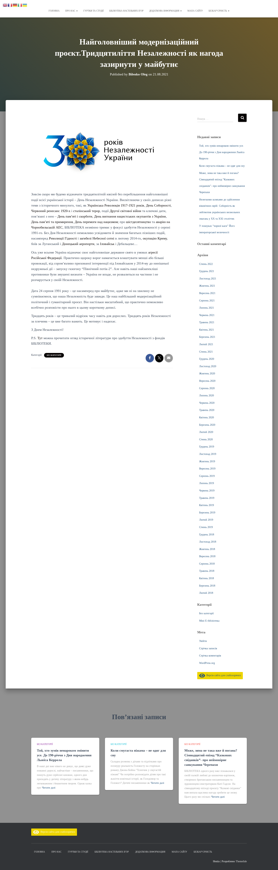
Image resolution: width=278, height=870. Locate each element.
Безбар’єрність (218, 10)
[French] (10, 4)
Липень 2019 (206, 483)
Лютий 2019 (206, 519)
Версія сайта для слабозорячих (223, 675)
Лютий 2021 (206, 344)
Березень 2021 (207, 337)
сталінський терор (86, 211)
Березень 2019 (207, 512)
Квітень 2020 (206, 417)
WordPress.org (207, 663)
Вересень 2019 (207, 468)
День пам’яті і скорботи (74, 216)
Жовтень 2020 (207, 373)
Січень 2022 (206, 264)
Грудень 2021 (206, 271)
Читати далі (48, 787)
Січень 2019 (206, 527)
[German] (15, 4)
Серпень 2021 (207, 300)
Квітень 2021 (206, 329)
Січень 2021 (206, 351)
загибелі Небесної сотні (97, 238)
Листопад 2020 (207, 366)
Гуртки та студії (93, 10)
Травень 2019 (206, 498)
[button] (77, 10)
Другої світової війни (125, 211)
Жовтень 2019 (207, 461)
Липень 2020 (206, 395)
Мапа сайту (195, 10)
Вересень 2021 (207, 293)
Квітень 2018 (206, 578)
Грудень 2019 (206, 446)
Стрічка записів (208, 648)
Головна (54, 10)
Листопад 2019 (207, 454)
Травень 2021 (206, 322)
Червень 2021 (206, 315)
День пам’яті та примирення (52, 222)
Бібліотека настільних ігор (126, 10)
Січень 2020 (206, 439)
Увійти (203, 641)
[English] (5, 4)
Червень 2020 (206, 402)
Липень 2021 (206, 307)
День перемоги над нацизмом (96, 222)
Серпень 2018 (207, 563)
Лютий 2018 (206, 592)
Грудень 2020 (206, 359)
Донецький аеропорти (78, 244)
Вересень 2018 (207, 556)
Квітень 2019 (206, 505)
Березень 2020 (207, 424)
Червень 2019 (206, 490)
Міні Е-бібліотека (209, 620)
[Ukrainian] (25, 4)
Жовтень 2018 (207, 549)
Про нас (70, 10)
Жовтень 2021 (207, 285)
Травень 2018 (206, 571)
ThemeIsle (241, 861)
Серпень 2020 (207, 388)
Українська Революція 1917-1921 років (115, 205)
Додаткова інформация (164, 10)
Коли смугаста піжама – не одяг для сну (222, 165)
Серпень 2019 (207, 476)
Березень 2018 (207, 585)
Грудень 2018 (206, 534)
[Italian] (20, 4)
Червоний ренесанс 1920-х (50, 211)
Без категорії (54, 355)
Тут (40, 338)
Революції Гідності (63, 238)
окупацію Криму (155, 238)
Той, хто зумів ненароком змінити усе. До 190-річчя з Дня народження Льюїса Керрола (221, 152)
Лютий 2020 (206, 432)
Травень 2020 (206, 410)
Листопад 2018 (207, 541)
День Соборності (158, 205)
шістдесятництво (138, 222)
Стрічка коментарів (210, 655)
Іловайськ (107, 244)
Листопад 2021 (207, 278)
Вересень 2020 (207, 380)
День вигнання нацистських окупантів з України (130, 216)
